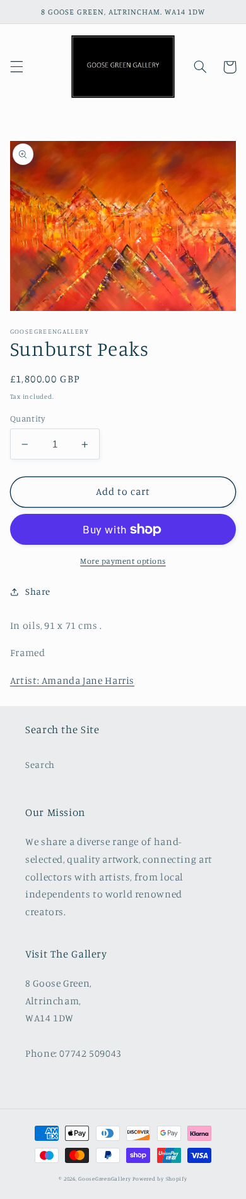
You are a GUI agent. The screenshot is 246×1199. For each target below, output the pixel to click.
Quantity (27, 418)
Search (40, 764)
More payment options (123, 561)
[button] (16, 67)
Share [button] (37, 591)
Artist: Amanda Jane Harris (72, 680)
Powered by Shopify (159, 1178)
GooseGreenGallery (104, 1178)
